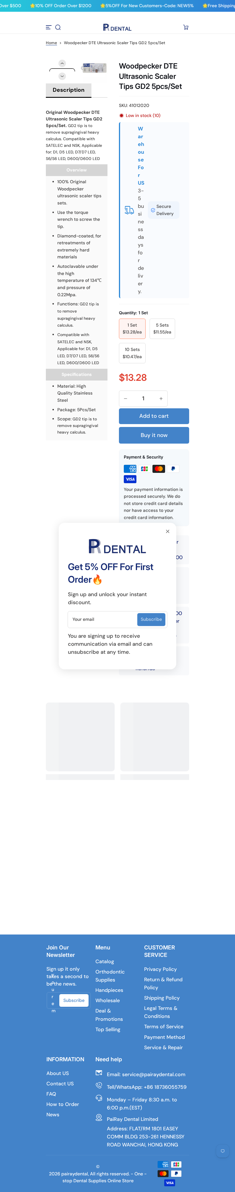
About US (57, 1073)
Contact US (60, 1083)
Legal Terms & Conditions (160, 1012)
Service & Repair (163, 1047)
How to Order (62, 1104)
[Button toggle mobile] (49, 27)
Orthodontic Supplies (110, 976)
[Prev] (62, 63)
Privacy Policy (160, 969)
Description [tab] (69, 89)
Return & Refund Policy (163, 983)
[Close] (167, 531)
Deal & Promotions (109, 1015)
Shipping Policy (162, 998)
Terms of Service (163, 1026)
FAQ (51, 1094)
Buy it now (154, 435)
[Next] (62, 76)
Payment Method (164, 1037)
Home (51, 42)
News (52, 1114)
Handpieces (109, 990)
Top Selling (107, 1029)
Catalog (104, 961)
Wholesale (107, 1000)
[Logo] (117, 27)
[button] (58, 27)
